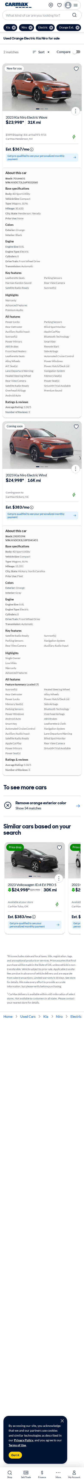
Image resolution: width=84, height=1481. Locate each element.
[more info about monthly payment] (32, 149)
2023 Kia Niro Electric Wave (26, 117)
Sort (41, 52)
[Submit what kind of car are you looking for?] (74, 15)
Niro (59, 1016)
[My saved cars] (59, 5)
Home (7, 1016)
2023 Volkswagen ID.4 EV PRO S (32, 885)
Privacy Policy (23, 1440)
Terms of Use (17, 1445)
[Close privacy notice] (62, 1421)
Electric (75, 1016)
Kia (45, 1016)
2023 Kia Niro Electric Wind (26, 475)
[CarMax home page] (18, 5)
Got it (15, 1455)
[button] (10, 27)
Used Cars (28, 1016)
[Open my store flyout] (51, 5)
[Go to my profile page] (72, 5)
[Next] (77, 87)
